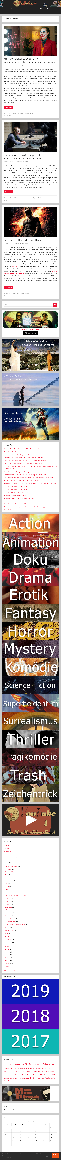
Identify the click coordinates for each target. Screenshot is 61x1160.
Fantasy (19, 198)
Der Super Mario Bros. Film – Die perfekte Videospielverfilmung (23, 449)
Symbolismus (25, 1078)
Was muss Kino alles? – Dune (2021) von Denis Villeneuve (21, 480)
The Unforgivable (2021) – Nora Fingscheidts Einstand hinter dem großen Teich (28, 477)
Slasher (5, 1078)
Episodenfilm (9, 881)
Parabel (17, 1075)
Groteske (13, 1071)
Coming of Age (10, 872)
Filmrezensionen (14, 113)
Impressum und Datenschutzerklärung (41, 9)
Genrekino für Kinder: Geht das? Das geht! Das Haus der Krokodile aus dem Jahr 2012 (30, 483)
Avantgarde (6, 1068)
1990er (7, 958)
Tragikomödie (9, 930)
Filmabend (7, 854)
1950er (7, 946)
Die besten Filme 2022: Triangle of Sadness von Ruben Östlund (23, 457)
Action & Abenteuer (11, 866)
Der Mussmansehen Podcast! (30, 329)
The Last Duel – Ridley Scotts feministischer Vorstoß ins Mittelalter (24, 463)
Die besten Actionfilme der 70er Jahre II (16, 486)
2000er (8, 198)
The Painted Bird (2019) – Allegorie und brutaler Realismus (22, 455)
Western (7, 936)
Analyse (6, 848)
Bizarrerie (11, 1068)
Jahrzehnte (21, 9)
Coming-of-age (19, 1068)
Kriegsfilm (8, 904)
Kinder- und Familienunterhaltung (15, 895)
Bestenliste (13, 198)
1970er (7, 952)
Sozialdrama (9, 1078)
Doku (6, 875)
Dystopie (33, 1068)
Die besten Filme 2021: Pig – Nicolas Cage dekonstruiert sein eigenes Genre (27, 472)
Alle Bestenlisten (5, 9)
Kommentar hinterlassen (13, 296)
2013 (33, 1064)
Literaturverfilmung (27, 198)
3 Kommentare (10, 200)
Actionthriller (52, 1064)
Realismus (30, 1075)
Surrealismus (16, 1078)
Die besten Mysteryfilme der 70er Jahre (16, 495)
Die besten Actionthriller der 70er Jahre (16, 492)
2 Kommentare (10, 115)
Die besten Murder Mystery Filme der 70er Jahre (19, 498)
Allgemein (7, 845)
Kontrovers (8, 901)
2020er (7, 966)
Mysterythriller (7, 1075)
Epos (6, 883)
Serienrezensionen (9, 970)
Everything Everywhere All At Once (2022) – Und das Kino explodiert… (25, 460)
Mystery (7, 916)
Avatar (7, 264)
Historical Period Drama (21, 1071)
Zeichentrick (9, 939)
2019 (41, 1064)
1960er (7, 949)
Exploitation (44, 1068)
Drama (7, 878)
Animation (8, 869)
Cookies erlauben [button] (55, 1155)
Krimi (41, 1071)
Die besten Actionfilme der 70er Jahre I (16, 489)
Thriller (31, 113)
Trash (6, 933)
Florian (27, 65)
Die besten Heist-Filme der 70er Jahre (15, 504)
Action (45, 1064)
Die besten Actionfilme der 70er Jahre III (16, 452)
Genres (13, 9)
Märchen (12, 1075)
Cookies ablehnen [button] (47, 1155)
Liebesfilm (8, 907)
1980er (7, 955)
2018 (38, 1064)
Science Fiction (10, 919)
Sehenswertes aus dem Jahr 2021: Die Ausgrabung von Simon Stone (25, 475)
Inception (14, 266)
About (28, 9)
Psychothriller (23, 1075)
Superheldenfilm (24, 113)
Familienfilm (49, 1068)
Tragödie (7, 1081)
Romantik (35, 1075)
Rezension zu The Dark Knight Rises (22, 240)
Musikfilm (8, 913)
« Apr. (5, 1149)
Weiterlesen (8, 107)
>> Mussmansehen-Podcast (8, 12)
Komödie (8, 898)
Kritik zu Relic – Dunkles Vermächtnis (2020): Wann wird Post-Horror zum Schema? (29, 501)
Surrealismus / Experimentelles (15, 924)
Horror (7, 892)
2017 (36, 1064)
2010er (8, 113)
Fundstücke (7, 860)
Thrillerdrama (40, 1078)
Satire (40, 1075)
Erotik (7, 886)
